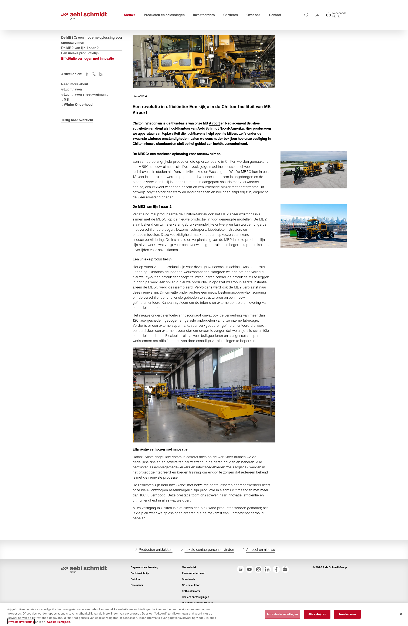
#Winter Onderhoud (77, 104)
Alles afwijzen (317, 614)
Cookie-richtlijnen (58, 622)
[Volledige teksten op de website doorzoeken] (306, 15)
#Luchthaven (71, 89)
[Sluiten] (401, 614)
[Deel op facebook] (87, 74)
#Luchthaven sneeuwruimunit (84, 94)
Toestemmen (347, 614)
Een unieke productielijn (80, 53)
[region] (204, 614)
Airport (214, 123)
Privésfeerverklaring (21, 622)
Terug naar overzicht (77, 120)
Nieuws (129, 14)
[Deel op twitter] (94, 74)
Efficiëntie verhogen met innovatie (87, 58)
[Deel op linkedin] (100, 74)
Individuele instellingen (282, 614)
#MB (65, 99)
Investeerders (204, 14)
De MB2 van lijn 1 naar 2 (80, 47)
